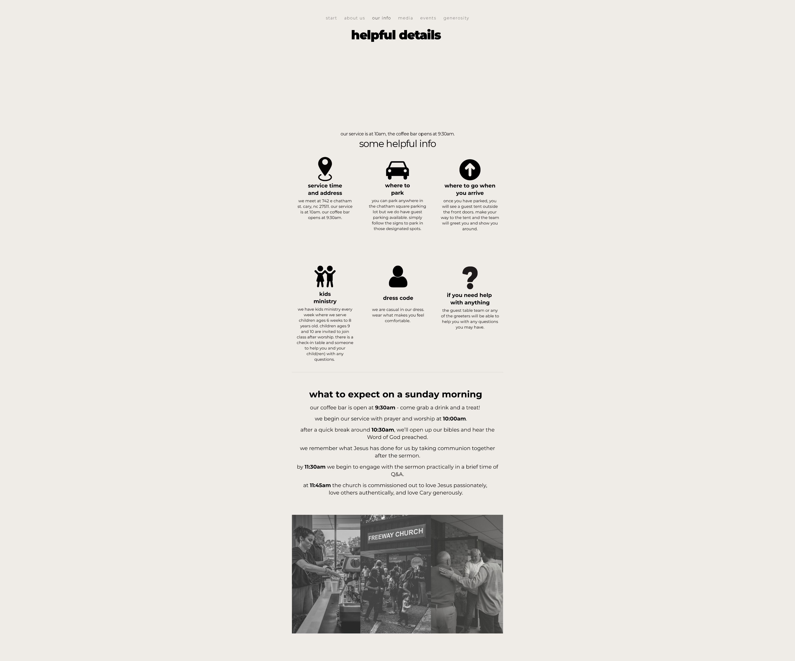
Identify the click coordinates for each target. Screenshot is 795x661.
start (331, 18)
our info (381, 18)
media (405, 18)
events (428, 18)
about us (354, 18)
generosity (456, 18)
